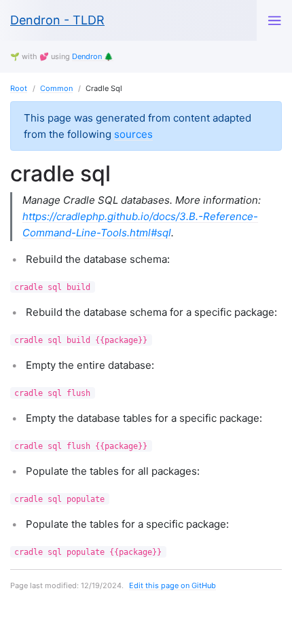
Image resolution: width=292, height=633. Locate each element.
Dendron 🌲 (92, 56)
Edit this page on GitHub (172, 585)
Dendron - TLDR (57, 20)
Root (18, 88)
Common (56, 88)
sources (133, 134)
